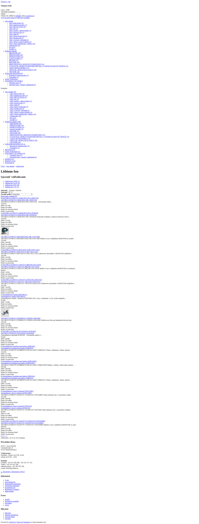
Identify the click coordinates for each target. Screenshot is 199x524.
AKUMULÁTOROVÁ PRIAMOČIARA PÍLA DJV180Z (20, 237)
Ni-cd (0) (12, 47)
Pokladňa (27, 18)
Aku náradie (9, 21)
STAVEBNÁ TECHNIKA (14, 81)
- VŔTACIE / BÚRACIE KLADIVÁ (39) (23, 140)
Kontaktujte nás (10, 487)
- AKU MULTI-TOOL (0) (18, 97)
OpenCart (12, 522)
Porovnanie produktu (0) (9, 196)
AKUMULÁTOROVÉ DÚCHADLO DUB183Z (17, 333)
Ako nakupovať (10, 482)
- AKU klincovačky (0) (16, 94)
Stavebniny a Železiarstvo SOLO (13, 472)
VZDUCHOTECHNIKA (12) (19, 68)
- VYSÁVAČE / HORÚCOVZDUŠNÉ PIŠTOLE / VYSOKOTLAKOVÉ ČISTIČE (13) (39, 137)
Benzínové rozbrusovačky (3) (19, 75)
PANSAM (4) (9, 163)
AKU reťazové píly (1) (16, 32)
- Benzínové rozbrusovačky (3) (19, 146)
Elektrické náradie (11, 51)
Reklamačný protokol (12, 489)
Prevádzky (8, 503)
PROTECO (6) (10, 150)
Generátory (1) (14, 77)
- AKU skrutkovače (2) (16, 109)
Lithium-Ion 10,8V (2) (12, 181)
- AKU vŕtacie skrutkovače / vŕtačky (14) (22, 114)
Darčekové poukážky (12, 501)
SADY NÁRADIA (11, 79)
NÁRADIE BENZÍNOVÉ (14, 73)
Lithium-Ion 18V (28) (12, 185)
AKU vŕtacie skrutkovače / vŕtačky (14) (22, 44)
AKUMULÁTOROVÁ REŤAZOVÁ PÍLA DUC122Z (19, 252)
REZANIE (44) (14, 62)
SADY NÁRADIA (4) (12, 151)
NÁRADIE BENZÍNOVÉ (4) (15, 144)
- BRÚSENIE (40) (15, 123)
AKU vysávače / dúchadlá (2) (19, 40)
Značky (7, 499)
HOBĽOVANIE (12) (16, 57)
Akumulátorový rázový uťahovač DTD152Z (15, 408)
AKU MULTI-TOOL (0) (17, 27)
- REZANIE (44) (14, 133)
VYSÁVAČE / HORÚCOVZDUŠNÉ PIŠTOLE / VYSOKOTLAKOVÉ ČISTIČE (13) (38, 66)
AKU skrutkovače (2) (16, 38)
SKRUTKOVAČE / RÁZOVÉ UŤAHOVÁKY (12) (26, 64)
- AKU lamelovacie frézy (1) (18, 95)
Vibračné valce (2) (15, 83)
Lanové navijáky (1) (15, 58)
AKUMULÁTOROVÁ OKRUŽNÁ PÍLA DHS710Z (19, 200)
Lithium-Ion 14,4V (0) (12, 183)
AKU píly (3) (13, 29)
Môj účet (20, 18)
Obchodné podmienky (12, 486)
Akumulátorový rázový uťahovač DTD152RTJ (16, 393)
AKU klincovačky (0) (16, 23)
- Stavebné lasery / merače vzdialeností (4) (23, 157)
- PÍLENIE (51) (14, 131)
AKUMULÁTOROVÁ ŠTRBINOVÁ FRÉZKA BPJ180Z (20, 318)
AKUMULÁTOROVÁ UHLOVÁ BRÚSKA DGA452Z (20, 267)
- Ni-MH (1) (13, 120)
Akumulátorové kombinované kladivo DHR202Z (17, 348)
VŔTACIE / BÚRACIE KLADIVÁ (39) (22, 70)
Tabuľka (18, 190)
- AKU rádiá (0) (14, 105)
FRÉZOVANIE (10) (16, 55)
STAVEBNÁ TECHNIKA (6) (15, 153)
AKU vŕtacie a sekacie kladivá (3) (20, 42)
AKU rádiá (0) (14, 34)
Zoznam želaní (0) (11, 18)
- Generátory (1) (14, 148)
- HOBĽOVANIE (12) (16, 127)
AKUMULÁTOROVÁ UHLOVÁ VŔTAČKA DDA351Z (21, 281)
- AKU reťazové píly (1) (17, 103)
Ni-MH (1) (12, 49)
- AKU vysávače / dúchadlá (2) (19, 110)
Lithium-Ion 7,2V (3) (12, 187)
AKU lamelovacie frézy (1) (18, 25)
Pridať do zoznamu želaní (9, 209)
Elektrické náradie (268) (13, 122)
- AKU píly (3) (14, 99)
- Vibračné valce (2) (15, 155)
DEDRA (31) (9, 159)
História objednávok (11, 515)
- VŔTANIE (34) (15, 142)
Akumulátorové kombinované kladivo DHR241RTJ (18, 363)
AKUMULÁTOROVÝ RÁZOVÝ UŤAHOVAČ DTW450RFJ (22, 423)
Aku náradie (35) (10, 92)
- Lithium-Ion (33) (15, 116)
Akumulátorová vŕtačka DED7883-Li (13, 296)
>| (6, 436)
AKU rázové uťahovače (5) (18, 36)
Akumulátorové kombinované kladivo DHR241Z (17, 378)
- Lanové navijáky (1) (16, 129)
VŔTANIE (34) (14, 72)
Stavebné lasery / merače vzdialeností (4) (22, 85)
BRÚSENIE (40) (15, 53)
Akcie (7, 505)
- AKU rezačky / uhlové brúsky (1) (20, 101)
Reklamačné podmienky (13, 484)
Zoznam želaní (10, 517)
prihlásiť (18, 16)
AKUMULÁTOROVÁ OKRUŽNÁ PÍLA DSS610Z (19, 215)
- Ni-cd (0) (12, 118)
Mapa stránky (9, 491)
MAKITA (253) (10, 161)
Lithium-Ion (20, 166)
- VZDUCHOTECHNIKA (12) (19, 138)
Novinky (8, 519)
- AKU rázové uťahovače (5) (18, 107)
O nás (7, 480)
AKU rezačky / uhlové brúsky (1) (20, 30)
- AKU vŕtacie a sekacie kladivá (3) (20, 112)
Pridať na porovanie (7, 211)
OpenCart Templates (23, 522)
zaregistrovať (30, 16)
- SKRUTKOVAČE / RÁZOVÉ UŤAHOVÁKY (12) (27, 135)
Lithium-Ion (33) (14, 45)
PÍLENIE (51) (14, 60)
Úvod (3, 18)
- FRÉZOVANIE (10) (16, 125)
